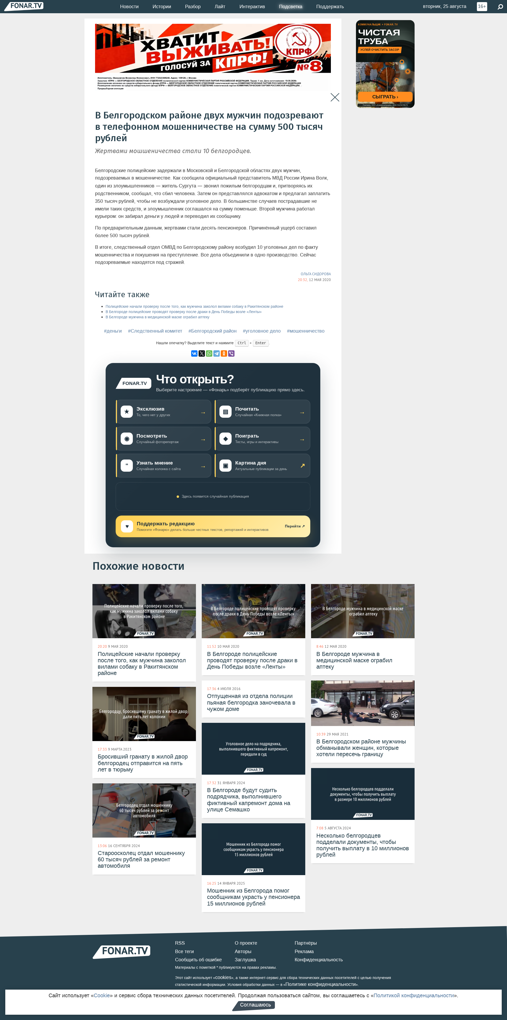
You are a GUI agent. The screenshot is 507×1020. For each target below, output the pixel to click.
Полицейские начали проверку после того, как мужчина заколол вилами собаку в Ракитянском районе (194, 306)
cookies (223, 977)
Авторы (243, 951)
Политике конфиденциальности (320, 984)
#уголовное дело (262, 331)
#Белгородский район (213, 331)
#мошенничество (306, 331)
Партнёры (306, 943)
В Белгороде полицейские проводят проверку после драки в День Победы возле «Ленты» (184, 311)
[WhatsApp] (209, 353)
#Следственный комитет (155, 331)
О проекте (246, 943)
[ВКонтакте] (194, 353)
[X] (202, 353)
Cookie (102, 995)
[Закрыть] (335, 97)
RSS (180, 943)
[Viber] (231, 353)
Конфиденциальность (319, 960)
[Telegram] (216, 353)
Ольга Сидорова (316, 274)
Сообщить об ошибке (198, 960)
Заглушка (245, 960)
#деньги (113, 331)
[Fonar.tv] (24, 6)
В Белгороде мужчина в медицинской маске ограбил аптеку (157, 317)
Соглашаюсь (255, 1004)
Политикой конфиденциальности (414, 995)
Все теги (184, 951)
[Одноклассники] (224, 353)
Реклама (304, 951)
